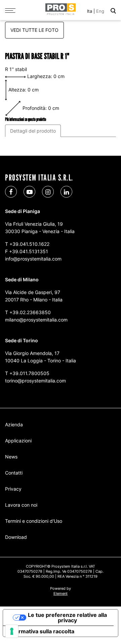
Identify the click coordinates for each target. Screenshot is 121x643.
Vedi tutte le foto (34, 30)
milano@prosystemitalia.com (36, 320)
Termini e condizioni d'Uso (33, 521)
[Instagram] (48, 192)
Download (16, 537)
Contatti (14, 473)
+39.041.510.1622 (29, 244)
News (11, 456)
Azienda (14, 424)
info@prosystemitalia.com (33, 259)
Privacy (13, 489)
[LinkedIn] (66, 192)
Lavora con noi (21, 505)
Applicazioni (18, 440)
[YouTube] (29, 192)
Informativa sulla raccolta (41, 631)
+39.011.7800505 (29, 373)
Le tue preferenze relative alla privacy (67, 618)
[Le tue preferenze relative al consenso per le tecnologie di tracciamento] (11, 631)
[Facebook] (11, 192)
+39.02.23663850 (30, 312)
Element (60, 593)
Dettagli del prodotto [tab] (33, 131)
